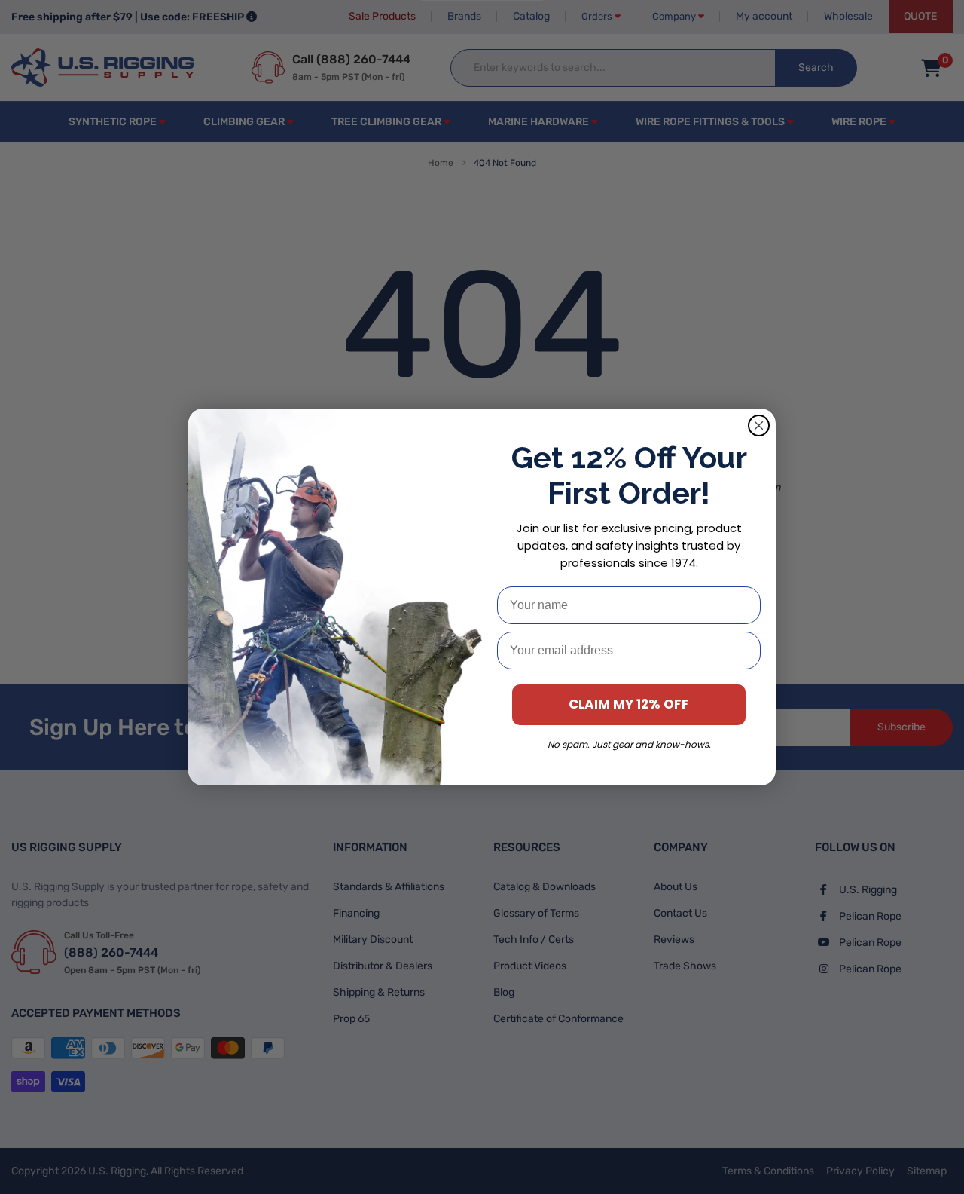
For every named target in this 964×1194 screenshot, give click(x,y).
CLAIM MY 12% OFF (629, 704)
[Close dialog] (758, 425)
